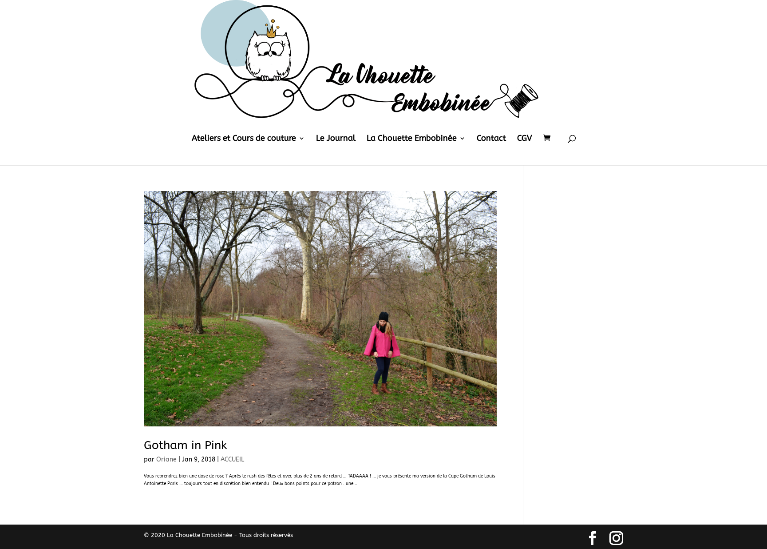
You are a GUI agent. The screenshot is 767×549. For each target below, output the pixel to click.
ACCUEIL (232, 459)
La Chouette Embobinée (412, 139)
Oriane (166, 459)
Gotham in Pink (185, 445)
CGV (524, 139)
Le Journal (336, 139)
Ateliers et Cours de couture (244, 139)
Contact (491, 139)
